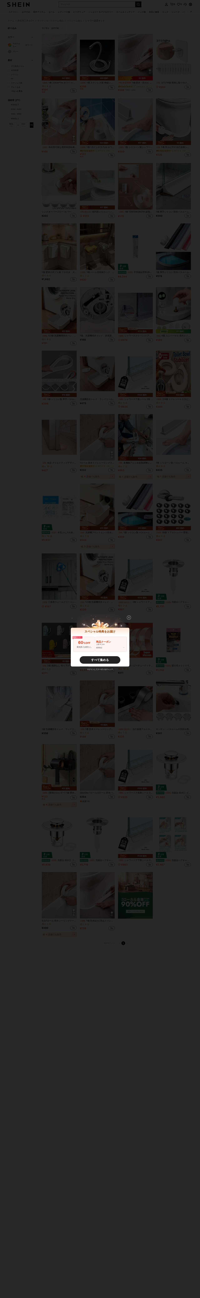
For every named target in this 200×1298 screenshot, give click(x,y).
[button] (129, 617)
